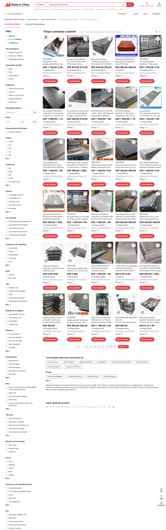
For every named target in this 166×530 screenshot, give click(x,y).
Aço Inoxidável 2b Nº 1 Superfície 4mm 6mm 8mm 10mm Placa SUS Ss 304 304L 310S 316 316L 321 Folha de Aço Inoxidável (53, 164)
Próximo (122, 347)
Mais (47, 380)
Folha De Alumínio (54, 367)
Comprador (122, 14)
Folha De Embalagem (74, 9)
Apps (145, 14)
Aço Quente (102, 362)
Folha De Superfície (88, 9)
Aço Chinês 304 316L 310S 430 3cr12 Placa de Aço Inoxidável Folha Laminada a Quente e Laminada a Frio (78, 218)
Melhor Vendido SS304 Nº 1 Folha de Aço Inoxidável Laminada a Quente (100, 268)
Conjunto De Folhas (73, 367)
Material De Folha (85, 362)
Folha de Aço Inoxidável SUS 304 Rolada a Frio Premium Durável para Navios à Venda (101, 319)
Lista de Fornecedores (35, 24)
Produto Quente (142, 362)
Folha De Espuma (112, 9)
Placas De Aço (53, 362)
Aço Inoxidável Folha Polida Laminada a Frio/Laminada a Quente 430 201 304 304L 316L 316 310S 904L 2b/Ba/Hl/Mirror (54, 113)
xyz (113, 407)
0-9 (47, 407)
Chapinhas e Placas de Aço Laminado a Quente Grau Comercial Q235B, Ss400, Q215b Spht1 (52, 319)
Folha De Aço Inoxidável (58, 9)
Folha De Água (68, 362)
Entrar (159, 6)
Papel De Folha (100, 9)
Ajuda (136, 14)
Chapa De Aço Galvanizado (121, 362)
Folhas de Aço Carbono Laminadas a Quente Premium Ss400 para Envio (53, 268)
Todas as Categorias (15, 14)
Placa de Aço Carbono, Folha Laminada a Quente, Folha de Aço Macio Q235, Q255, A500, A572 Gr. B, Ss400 (125, 216)
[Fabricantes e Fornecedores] (17, 4)
